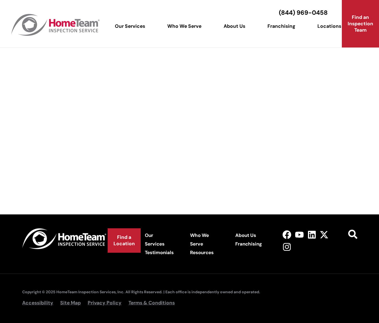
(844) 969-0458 (303, 13)
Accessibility (37, 303)
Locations (329, 26)
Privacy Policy (105, 303)
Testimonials (159, 252)
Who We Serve (184, 26)
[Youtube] (299, 234)
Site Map (70, 303)
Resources (202, 252)
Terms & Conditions (151, 303)
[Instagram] (287, 247)
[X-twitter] (324, 234)
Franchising (281, 26)
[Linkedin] (311, 234)
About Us (234, 26)
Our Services (130, 26)
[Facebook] (287, 234)
